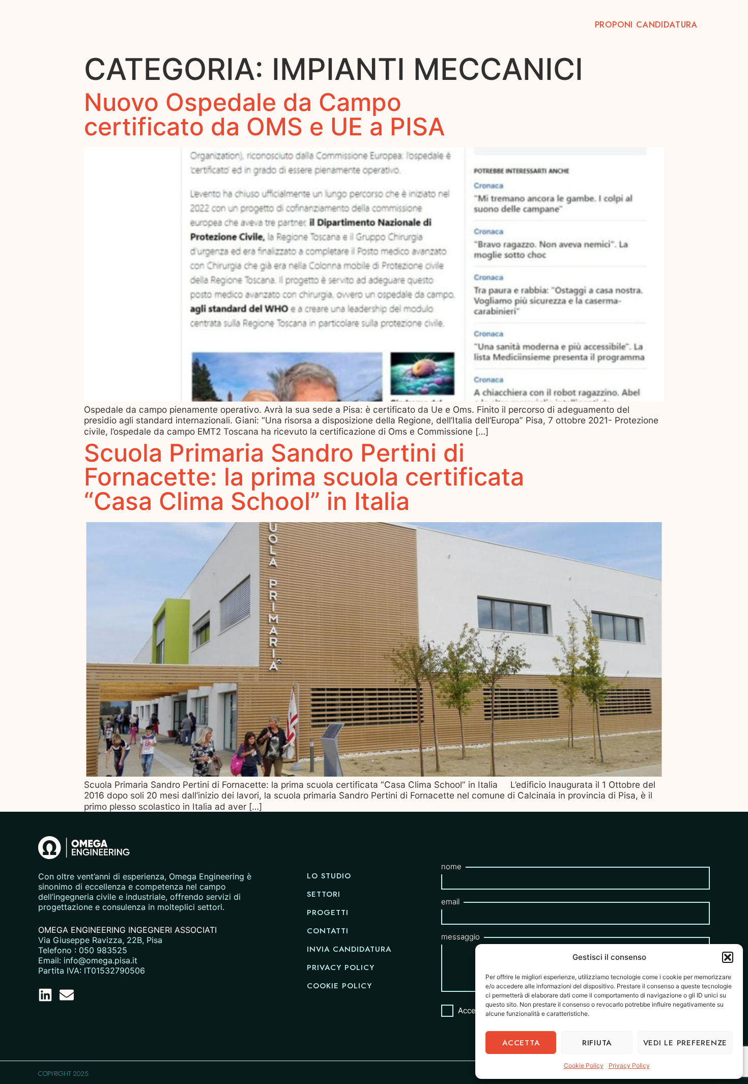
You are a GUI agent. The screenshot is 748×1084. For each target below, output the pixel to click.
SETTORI (408, 25)
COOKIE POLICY (339, 985)
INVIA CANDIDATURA (349, 949)
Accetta (520, 1042)
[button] (728, 957)
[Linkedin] (45, 995)
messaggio (460, 937)
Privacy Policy (629, 1065)
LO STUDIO (343, 25)
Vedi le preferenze (685, 1042)
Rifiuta (597, 1042)
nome (451, 866)
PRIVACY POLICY (341, 967)
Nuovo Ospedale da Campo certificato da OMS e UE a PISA (264, 114)
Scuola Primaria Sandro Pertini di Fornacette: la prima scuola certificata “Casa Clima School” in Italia (304, 477)
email (450, 901)
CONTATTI (537, 25)
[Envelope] (67, 995)
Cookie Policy (583, 1065)
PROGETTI (470, 25)
